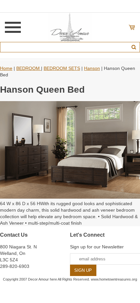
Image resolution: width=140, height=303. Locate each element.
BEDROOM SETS (62, 68)
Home (6, 68)
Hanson (92, 68)
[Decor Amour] (70, 27)
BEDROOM (28, 68)
